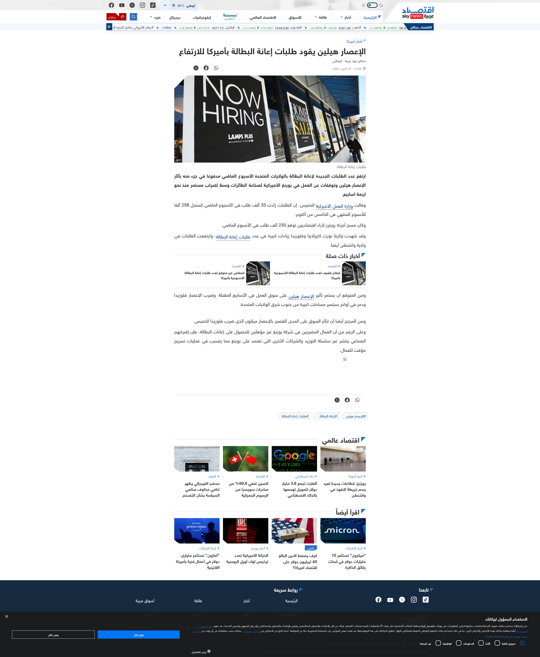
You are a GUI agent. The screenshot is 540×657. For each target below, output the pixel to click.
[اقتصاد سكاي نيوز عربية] (408, 13)
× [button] (6, 616)
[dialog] (270, 634)
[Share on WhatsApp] (216, 68)
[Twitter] (132, 5)
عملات (187, 26)
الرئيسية (370, 17)
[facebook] (378, 601)
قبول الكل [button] (139, 634)
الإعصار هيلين (301, 295)
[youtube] (390, 600)
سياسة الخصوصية (495, 636)
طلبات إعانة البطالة (233, 236)
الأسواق (295, 17)
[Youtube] (122, 5)
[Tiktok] (153, 5)
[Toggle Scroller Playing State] (109, 26)
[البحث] (133, 16)
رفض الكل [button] (53, 634)
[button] (179, 5)
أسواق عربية (145, 600)
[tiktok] (426, 601)
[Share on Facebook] (206, 68)
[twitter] (402, 601)
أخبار (246, 600)
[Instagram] (142, 5)
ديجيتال (175, 17)
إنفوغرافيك (202, 17)
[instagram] (414, 601)
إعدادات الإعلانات (251, 631)
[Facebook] (111, 5)
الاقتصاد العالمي (263, 17)
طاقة (198, 600)
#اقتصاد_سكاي (421, 27)
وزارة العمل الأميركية (334, 205)
